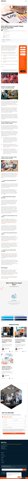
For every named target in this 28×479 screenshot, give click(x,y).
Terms (21, 431)
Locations (2, 462)
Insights (2, 457)
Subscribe (24, 469)
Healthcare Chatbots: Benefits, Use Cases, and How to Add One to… (7, 368)
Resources (2, 452)
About (2, 459)
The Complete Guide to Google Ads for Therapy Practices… (7, 341)
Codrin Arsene (7, 348)
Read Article (3, 351)
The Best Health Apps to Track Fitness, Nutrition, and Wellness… (20, 341)
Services (2, 454)
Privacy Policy (18, 431)
